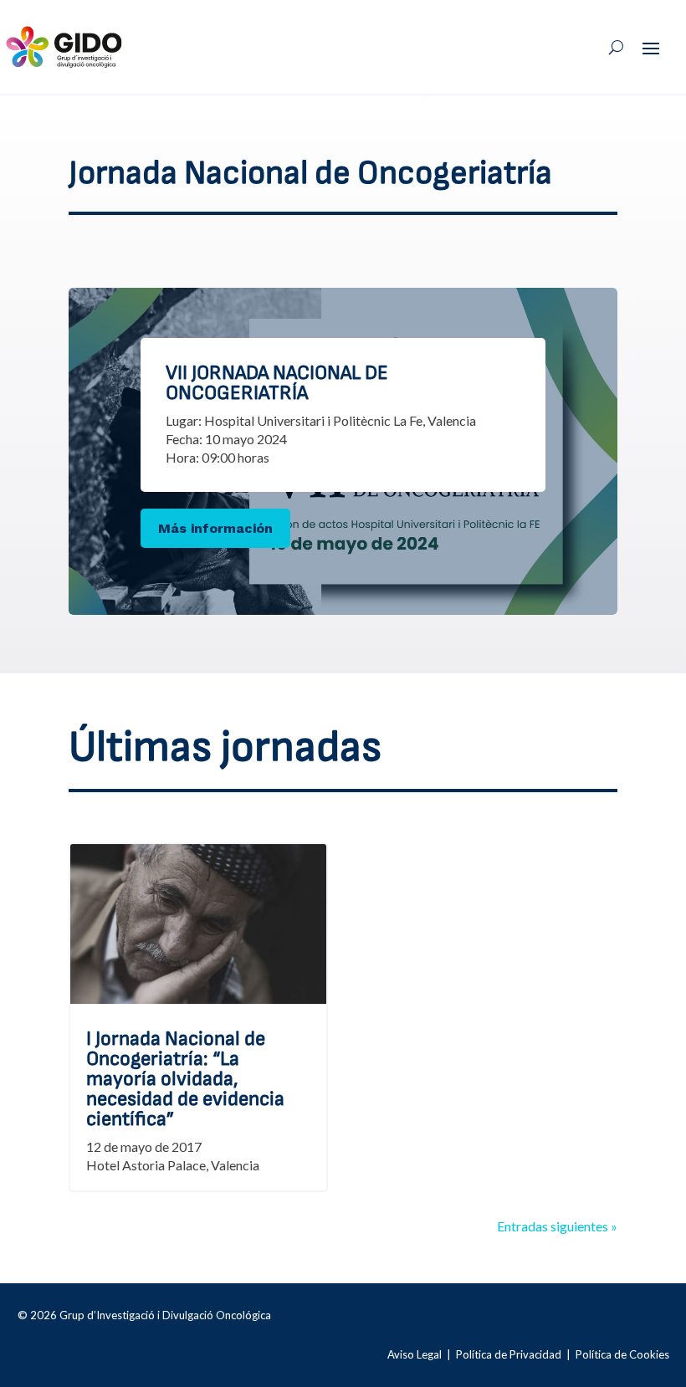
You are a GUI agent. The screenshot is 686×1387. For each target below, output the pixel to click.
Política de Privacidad (508, 1354)
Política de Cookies (622, 1354)
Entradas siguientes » (557, 1226)
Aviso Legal (414, 1354)
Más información (215, 528)
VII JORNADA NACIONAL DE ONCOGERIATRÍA (277, 383)
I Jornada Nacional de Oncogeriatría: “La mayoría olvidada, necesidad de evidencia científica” (185, 1078)
